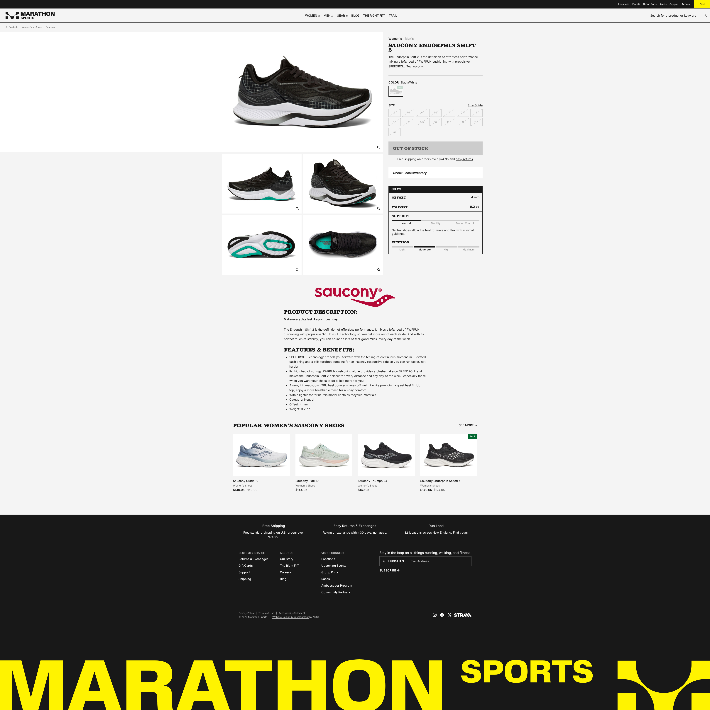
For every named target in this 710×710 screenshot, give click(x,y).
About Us (286, 552)
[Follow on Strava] (462, 615)
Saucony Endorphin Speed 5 (440, 481)
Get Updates (393, 561)
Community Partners (335, 592)
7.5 (463, 112)
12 (394, 131)
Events (636, 4)
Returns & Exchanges (253, 559)
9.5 (422, 122)
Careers (285, 572)
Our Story (286, 559)
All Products (12, 27)
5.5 (408, 112)
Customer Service (252, 552)
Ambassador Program (336, 585)
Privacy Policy (246, 613)
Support (674, 4)
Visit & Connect (332, 552)
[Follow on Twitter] (449, 615)
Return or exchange (336, 532)
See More (466, 425)
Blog (283, 579)
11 (463, 122)
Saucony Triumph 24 (372, 481)
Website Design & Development (290, 616)
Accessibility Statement (292, 613)
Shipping (245, 579)
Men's (409, 38)
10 (435, 122)
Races (663, 4)
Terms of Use (266, 613)
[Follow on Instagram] (435, 615)
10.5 (449, 122)
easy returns (464, 159)
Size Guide (475, 105)
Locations (623, 4)
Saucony (50, 27)
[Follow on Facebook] (442, 615)
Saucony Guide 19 (245, 481)
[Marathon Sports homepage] (30, 15)
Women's (27, 27)
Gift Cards (246, 565)
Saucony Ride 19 (307, 481)
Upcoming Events (333, 565)
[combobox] (678, 15)
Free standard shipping (259, 532)
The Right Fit (289, 565)
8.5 (394, 122)
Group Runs (650, 4)
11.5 (476, 122)
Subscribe (387, 570)
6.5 (435, 112)
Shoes (39, 27)
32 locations (413, 532)
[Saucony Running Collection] (355, 297)
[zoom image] (378, 147)
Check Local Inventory (410, 173)
